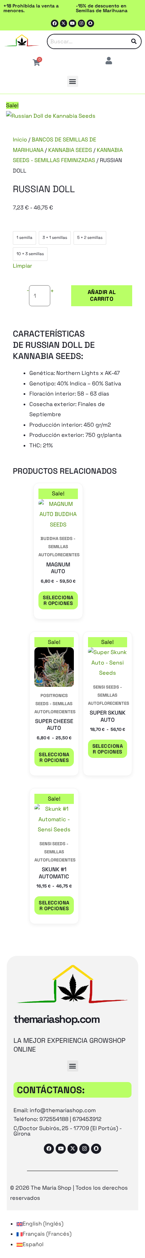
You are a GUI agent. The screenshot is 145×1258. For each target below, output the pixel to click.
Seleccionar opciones (58, 600)
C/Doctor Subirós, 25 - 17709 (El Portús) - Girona (67, 1131)
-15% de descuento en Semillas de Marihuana (101, 8)
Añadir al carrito (102, 295)
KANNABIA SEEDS (70, 150)
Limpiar (22, 265)
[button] (72, 81)
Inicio (20, 139)
